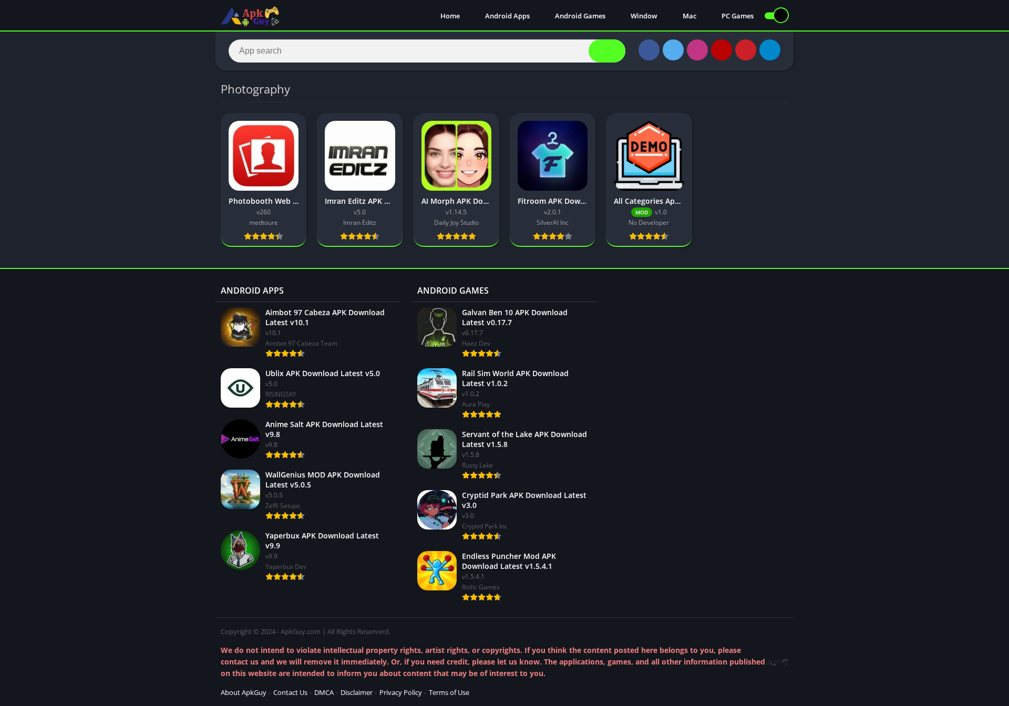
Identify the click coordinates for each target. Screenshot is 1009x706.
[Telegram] (769, 49)
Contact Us (290, 692)
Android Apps (506, 15)
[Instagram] (697, 49)
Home (449, 15)
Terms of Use (449, 692)
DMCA (324, 692)
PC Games (737, 15)
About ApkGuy (243, 692)
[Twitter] (673, 49)
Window (643, 15)
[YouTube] (721, 49)
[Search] (607, 51)
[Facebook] (649, 49)
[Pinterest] (745, 49)
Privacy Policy (400, 692)
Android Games (579, 15)
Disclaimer (357, 692)
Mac (688, 15)
